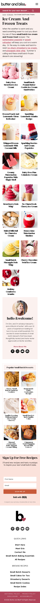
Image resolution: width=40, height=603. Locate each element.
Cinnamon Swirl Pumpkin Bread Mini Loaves (29, 444)
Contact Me (20, 552)
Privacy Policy (28, 594)
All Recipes (10, 14)
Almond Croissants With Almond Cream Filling (11, 444)
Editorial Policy (12, 594)
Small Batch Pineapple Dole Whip (11, 262)
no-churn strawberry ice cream (22, 48)
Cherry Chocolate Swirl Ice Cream (29, 261)
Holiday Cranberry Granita (11, 291)
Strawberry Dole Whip (11, 205)
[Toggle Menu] (36, 4)
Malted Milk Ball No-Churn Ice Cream (11, 233)
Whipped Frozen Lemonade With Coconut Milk (10, 145)
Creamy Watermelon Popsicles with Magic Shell (11, 176)
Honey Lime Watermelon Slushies (29, 233)
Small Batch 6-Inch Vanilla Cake (29, 417)
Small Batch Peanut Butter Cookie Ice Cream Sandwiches (29, 86)
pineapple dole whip (15, 51)
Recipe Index (20, 586)
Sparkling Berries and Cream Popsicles (29, 145)
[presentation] (10, 71)
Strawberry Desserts (20, 579)
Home (4, 14)
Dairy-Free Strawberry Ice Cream (11, 85)
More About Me (20, 347)
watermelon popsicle (12, 40)
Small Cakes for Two (20, 575)
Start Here (20, 545)
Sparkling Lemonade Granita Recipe (29, 116)
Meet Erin (20, 548)
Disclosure (12, 596)
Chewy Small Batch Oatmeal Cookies (11, 390)
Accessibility (26, 596)
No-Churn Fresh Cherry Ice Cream (29, 205)
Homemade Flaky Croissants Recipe (28, 391)
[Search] (33, 10)
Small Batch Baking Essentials (20, 556)
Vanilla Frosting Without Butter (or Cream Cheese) (11, 418)
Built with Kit (20, 497)
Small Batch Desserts (20, 572)
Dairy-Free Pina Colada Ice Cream (29, 173)
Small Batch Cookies (20, 583)
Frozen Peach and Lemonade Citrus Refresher (11, 116)
